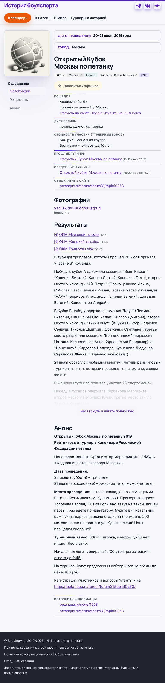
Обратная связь (67, 654)
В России (42, 18)
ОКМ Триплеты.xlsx (76, 249)
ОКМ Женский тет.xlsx (79, 241)
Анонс (15, 108)
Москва (74, 75)
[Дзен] (157, 5)
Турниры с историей (88, 18)
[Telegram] (138, 5)
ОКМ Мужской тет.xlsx (79, 234)
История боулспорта (31, 5)
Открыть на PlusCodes (122, 113)
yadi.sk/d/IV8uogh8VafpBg (77, 208)
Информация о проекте (64, 640)
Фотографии (20, 91)
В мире (60, 18)
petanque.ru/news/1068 (79, 604)
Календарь (17, 18)
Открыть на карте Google (81, 113)
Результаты (19, 100)
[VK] (147, 5)
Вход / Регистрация (19, 661)
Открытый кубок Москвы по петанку (91, 172)
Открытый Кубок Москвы (117, 75)
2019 (58, 75)
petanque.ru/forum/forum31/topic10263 (92, 186)
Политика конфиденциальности (28, 654)
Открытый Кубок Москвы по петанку (91, 159)
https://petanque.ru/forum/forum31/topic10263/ (95, 586)
